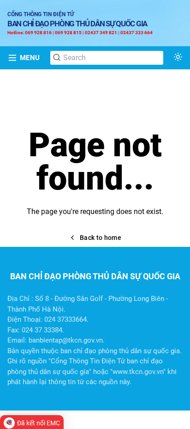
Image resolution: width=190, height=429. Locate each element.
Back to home (100, 237)
